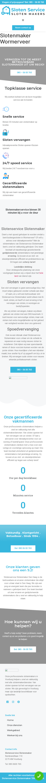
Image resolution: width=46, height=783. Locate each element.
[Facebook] (7, 701)
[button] (23, 27)
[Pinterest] (18, 701)
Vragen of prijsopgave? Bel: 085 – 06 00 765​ (23, 2)
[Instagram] (13, 701)
